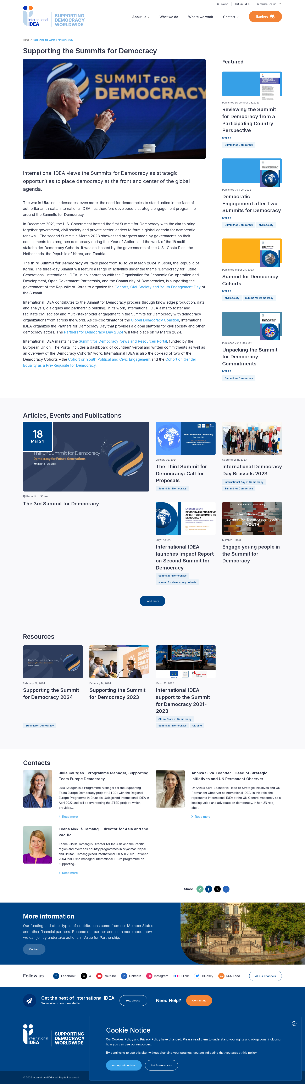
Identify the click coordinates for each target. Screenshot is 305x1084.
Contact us (199, 1000)
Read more (70, 817)
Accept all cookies (124, 1065)
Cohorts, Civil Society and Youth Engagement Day (158, 287)
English (226, 137)
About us (139, 17)
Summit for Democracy (239, 144)
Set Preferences (161, 1065)
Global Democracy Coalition (155, 320)
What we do (169, 17)
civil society (266, 224)
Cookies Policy (122, 1039)
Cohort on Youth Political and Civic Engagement (109, 359)
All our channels (265, 976)
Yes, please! (133, 1000)
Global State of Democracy (174, 719)
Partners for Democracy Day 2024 (93, 332)
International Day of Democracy (244, 482)
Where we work (200, 17)
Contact (229, 17)
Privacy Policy (150, 1039)
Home (26, 40)
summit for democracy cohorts (177, 582)
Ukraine (197, 725)
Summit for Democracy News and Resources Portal (123, 341)
